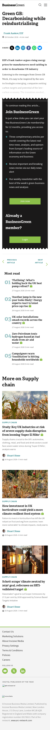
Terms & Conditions (12, 650)
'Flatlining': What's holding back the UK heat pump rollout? (27, 283)
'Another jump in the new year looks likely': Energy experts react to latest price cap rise (27, 301)
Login (25, 239)
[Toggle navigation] (45, 5)
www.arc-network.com (21, 720)
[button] (40, 5)
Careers (6, 659)
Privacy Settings (10, 645)
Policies (6, 655)
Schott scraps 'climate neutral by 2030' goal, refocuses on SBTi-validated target (23, 585)
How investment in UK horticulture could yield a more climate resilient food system (22, 509)
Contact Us (8, 631)
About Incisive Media (13, 641)
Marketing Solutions (12, 636)
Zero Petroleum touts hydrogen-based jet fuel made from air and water (26, 338)
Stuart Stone (13, 455)
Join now (25, 201)
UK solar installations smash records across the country (27, 320)
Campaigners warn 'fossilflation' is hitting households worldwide (25, 356)
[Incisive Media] (7, 696)
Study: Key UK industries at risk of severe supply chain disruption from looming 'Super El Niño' (24, 431)
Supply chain (9, 422)
